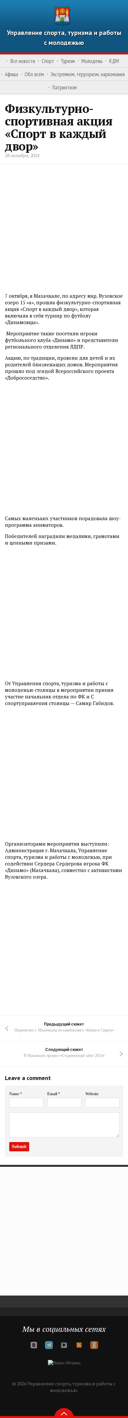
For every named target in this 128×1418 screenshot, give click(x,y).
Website (91, 1094)
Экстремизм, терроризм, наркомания (88, 74)
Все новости (23, 61)
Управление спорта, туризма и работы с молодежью (64, 37)
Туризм (68, 61)
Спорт (48, 61)
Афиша (11, 74)
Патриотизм (65, 87)
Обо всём (34, 74)
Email (53, 1094)
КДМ (114, 61)
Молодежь (92, 61)
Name (15, 1094)
